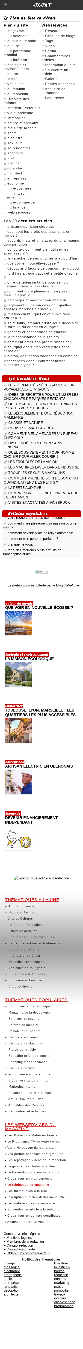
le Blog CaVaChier (66, 585)
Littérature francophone (25, 924)
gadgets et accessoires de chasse (36, 332)
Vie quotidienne (20, 986)
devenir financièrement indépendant (31, 820)
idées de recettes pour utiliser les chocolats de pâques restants (41, 397)
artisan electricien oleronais (31, 226)
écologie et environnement (16, 67)
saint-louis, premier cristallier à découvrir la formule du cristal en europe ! (41, 325)
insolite (13, 163)
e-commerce (24, 202)
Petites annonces (60, 84)
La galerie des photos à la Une (30, 1166)
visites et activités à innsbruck (39, 502)
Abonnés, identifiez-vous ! (27, 1221)
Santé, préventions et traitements (34, 943)
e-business (22, 188)
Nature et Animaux (22, 912)
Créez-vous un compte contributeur (34, 1215)
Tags (49, 41)
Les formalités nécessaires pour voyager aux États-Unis (39, 387)
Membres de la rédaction (25, 1241)
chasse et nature (25, 423)
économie (15, 183)
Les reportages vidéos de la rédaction (36, 1160)
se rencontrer (18, 148)
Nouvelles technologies (25, 962)
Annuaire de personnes (53, 91)
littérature (21, 60)
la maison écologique (29, 659)
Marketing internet (22, 1086)
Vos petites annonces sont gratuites (34, 1154)
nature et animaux (22, 123)
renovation (11, 1286)
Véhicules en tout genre (26, 968)
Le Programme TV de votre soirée (33, 1141)
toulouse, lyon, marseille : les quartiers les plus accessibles (40, 712)
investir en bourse (62, 1269)
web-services (18, 212)
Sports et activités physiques (30, 937)
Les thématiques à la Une (26, 1191)
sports (12, 74)
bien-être (15, 138)
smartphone (13, 1275)
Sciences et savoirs (23, 1018)
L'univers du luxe (21, 1068)
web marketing (14, 195)
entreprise (11, 1283)
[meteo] (41, 572)
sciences (21, 36)
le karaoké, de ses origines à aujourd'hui (42, 258)
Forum (50, 51)
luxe (11, 158)
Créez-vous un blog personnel (29, 1178)
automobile (12, 1271)
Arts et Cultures (20, 918)
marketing (61, 1283)
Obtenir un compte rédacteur (28, 1253)
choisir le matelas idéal (32, 428)
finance (19, 207)
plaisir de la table (22, 128)
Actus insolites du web (25, 1099)
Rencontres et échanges (26, 1111)
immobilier (16, 118)
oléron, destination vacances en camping (42, 356)
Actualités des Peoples (25, 1105)
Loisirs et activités (22, 931)
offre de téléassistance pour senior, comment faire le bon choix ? (36, 284)
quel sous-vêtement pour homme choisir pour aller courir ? (39, 454)
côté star (15, 168)
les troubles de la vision (33, 462)
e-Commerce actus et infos (28, 1074)
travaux (59, 1294)
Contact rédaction (19, 1245)
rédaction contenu (61, 1277)
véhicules (15, 84)
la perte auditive (24, 488)
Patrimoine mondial (22, 1025)
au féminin (16, 89)
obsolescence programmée (64, 1304)
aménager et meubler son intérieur (36, 300)
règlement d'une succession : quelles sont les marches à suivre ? (37, 307)
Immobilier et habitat (24, 1031)
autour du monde (21, 41)
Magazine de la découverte (28, 1012)
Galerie (51, 79)
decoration (11, 1290)
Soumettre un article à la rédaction (33, 1209)
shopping (15, 153)
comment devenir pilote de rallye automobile (41, 531)
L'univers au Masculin (24, 1043)
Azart (41, 5)
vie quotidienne (20, 113)
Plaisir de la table (21, 1049)
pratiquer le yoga (20, 542)
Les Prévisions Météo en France (32, 1135)
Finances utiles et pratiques (29, 1093)
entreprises (17, 178)
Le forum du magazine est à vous (32, 1172)
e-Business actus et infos (27, 1080)
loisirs (12, 79)
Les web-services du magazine (30, 1203)
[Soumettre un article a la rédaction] (41, 878)
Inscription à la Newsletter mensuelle (35, 1197)
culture (13, 46)
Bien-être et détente (23, 949)
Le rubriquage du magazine (27, 1184)
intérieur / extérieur (23, 108)
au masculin (17, 94)
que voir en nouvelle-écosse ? (33, 263)
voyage (9, 1263)
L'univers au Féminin (24, 1037)
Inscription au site (60, 65)
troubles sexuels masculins (36, 473)
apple (8, 1279)
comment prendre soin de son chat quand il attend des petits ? (41, 480)
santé (12, 133)
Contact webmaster (21, 1249)
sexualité (15, 143)
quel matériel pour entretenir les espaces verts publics (40, 406)
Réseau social (57, 31)
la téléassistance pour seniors (33, 337)
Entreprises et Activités (26, 974)
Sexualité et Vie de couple (28, 1055)
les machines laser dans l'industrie (43, 467)
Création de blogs (60, 36)
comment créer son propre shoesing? (39, 342)
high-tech (15, 173)
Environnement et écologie (28, 1006)
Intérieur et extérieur (23, 955)
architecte (11, 1294)
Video (50, 46)
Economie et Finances (25, 980)
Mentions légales (19, 1237)
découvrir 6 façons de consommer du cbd (43, 268)
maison (59, 1286)
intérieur (60, 1298)
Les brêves (54, 98)
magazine (15, 31)
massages (12, 1267)
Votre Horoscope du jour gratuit (31, 1147)
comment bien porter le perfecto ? (33, 536)
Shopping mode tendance (27, 1062)
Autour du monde (21, 906)
